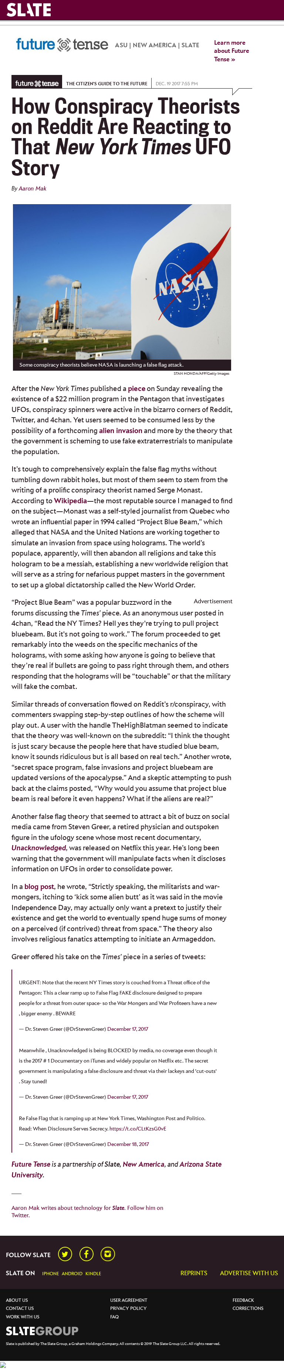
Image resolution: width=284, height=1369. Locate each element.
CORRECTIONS (248, 1308)
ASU (121, 45)
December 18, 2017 (128, 1144)
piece (136, 389)
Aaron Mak (32, 188)
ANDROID (72, 1274)
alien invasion (120, 431)
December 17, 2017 (127, 1029)
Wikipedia (70, 501)
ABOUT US (17, 1300)
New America (144, 1164)
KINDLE (93, 1274)
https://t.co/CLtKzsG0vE (137, 1129)
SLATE (190, 45)
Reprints (193, 1273)
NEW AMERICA (154, 45)
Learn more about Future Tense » (231, 51)
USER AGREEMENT (128, 1300)
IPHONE (50, 1274)
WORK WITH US (22, 1317)
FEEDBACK (243, 1300)
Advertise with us (249, 1273)
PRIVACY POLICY (128, 1308)
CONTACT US (20, 1308)
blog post (39, 887)
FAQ (114, 1317)
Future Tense (30, 1164)
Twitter (19, 1215)
